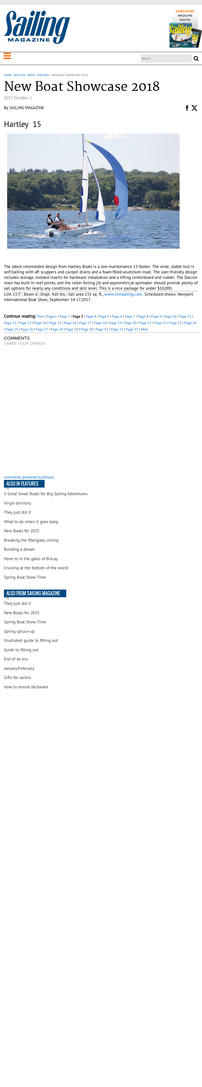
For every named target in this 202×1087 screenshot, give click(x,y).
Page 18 (100, 323)
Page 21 (145, 323)
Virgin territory (17, 503)
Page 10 (170, 316)
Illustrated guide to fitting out (31, 640)
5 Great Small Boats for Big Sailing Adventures (45, 493)
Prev (40, 316)
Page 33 (132, 329)
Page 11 (185, 316)
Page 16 (70, 323)
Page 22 (160, 323)
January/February (19, 668)
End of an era (16, 659)
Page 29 (72, 329)
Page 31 (102, 329)
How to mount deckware (26, 687)
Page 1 (52, 316)
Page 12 (10, 323)
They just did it (17, 512)
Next (144, 329)
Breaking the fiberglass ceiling (31, 540)
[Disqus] (101, 410)
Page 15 (55, 323)
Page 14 (40, 323)
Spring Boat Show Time (25, 577)
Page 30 (87, 329)
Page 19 (115, 323)
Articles (19, 75)
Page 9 (156, 316)
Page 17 (85, 323)
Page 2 (65, 316)
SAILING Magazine (26, 107)
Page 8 (143, 316)
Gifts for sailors (17, 677)
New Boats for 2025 (21, 530)
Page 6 (117, 316)
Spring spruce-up (19, 631)
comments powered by (29, 476)
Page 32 (117, 329)
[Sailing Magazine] (36, 27)
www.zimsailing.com (123, 294)
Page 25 (12, 329)
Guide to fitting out (21, 650)
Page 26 (27, 329)
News (31, 75)
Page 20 (130, 323)
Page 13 (25, 323)
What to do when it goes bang (31, 521)
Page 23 (175, 323)
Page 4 (91, 316)
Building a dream (19, 549)
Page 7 (130, 316)
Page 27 (42, 329)
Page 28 (57, 329)
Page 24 (190, 323)
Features (43, 75)
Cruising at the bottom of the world (36, 568)
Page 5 (104, 316)
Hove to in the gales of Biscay (31, 558)
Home (8, 75)
